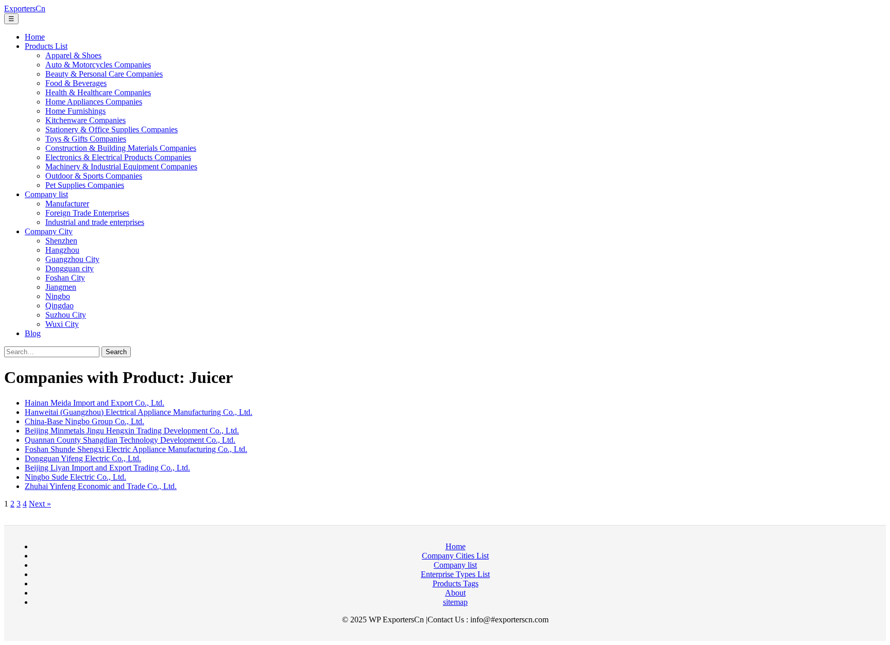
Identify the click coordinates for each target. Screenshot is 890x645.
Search (116, 352)
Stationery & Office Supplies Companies (111, 129)
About (455, 592)
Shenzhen (61, 240)
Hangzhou (62, 250)
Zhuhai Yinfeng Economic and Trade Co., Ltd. (101, 486)
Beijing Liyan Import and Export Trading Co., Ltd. (107, 467)
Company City (49, 231)
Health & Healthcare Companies (98, 92)
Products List (46, 46)
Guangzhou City (72, 259)
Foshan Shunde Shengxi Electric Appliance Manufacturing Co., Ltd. (136, 449)
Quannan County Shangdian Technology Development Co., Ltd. (130, 439)
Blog (33, 333)
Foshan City (65, 277)
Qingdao (59, 305)
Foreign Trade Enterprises (87, 212)
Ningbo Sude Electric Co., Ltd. (75, 477)
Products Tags (455, 583)
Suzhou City (65, 314)
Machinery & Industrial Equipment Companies (121, 166)
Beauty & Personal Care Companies (104, 73)
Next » (40, 503)
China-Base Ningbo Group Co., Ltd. (84, 421)
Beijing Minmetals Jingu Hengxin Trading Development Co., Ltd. (132, 430)
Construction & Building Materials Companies (120, 148)
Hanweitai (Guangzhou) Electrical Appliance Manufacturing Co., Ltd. (138, 412)
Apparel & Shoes (73, 55)
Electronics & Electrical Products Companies (118, 157)
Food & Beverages (76, 83)
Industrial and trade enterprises (94, 222)
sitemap (455, 602)
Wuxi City (62, 324)
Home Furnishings (75, 111)
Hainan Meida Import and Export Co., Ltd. (94, 402)
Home (35, 36)
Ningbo (57, 296)
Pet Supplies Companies (84, 185)
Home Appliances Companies (93, 101)
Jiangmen (60, 287)
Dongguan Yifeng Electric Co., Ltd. (83, 458)
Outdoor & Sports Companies (93, 175)
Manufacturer (67, 203)
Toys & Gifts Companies (85, 138)
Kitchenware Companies (85, 120)
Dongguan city (69, 268)
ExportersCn (24, 8)
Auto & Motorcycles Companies (98, 64)
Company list (46, 194)
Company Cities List (455, 555)
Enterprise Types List (455, 574)
